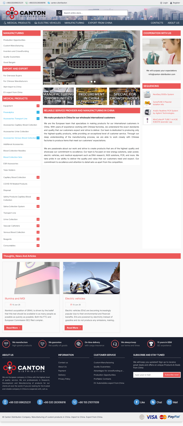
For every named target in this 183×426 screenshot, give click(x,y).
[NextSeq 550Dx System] (147, 94)
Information (66, 354)
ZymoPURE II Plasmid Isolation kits (162, 103)
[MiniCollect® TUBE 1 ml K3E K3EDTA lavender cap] (147, 120)
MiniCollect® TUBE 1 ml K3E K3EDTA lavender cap (165, 120)
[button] (88, 82)
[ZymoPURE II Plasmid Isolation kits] (147, 103)
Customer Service (105, 354)
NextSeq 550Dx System (163, 94)
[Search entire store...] (59, 13)
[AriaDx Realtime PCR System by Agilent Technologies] (147, 112)
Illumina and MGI (15, 298)
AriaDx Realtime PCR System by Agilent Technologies (165, 112)
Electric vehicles (75, 298)
